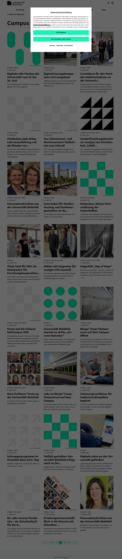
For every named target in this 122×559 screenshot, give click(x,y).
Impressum (52, 45)
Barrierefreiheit (68, 45)
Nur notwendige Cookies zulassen (61, 39)
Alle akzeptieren (61, 32)
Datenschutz (59, 45)
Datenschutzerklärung (41, 25)
